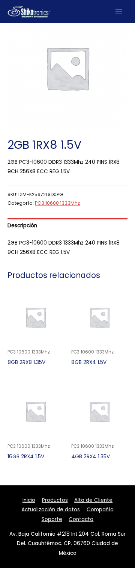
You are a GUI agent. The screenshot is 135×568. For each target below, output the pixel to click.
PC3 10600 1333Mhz (57, 203)
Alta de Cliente (93, 500)
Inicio (28, 500)
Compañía (100, 509)
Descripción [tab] (22, 225)
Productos (55, 500)
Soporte (52, 519)
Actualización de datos (50, 509)
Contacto (81, 519)
